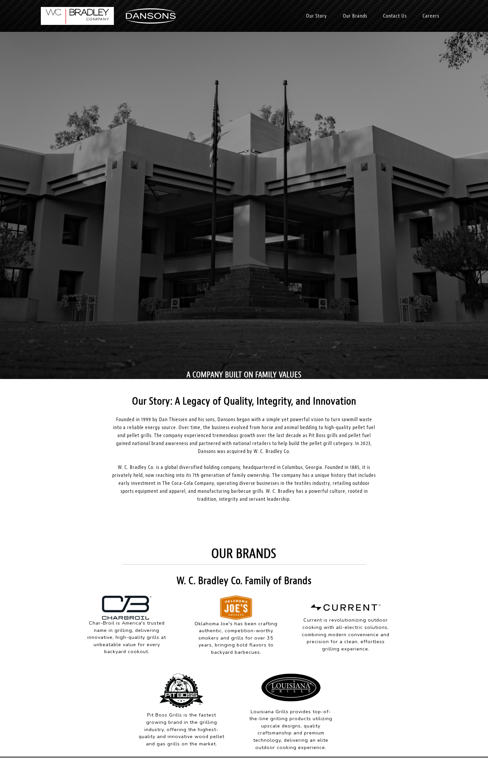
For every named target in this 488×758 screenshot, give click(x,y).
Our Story (316, 16)
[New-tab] (127, 607)
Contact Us (395, 16)
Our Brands (355, 16)
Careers (431, 16)
